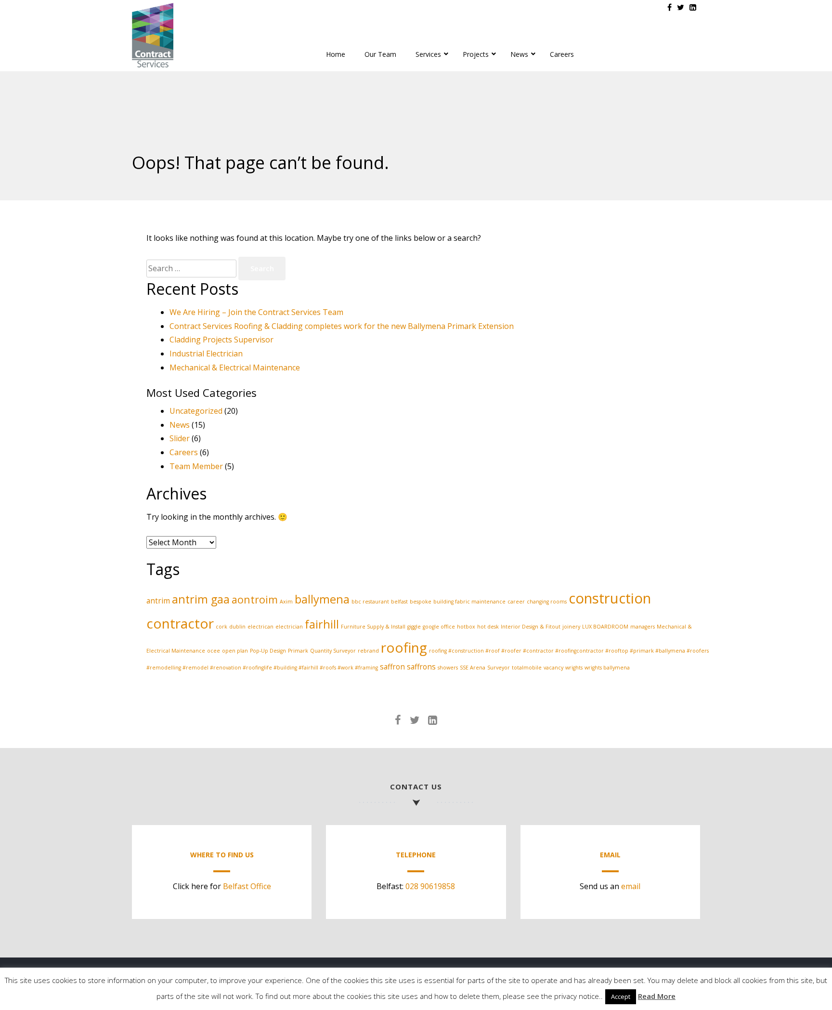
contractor (180, 623)
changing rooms (547, 601)
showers (448, 667)
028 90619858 (430, 886)
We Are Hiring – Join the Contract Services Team (256, 312)
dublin (237, 626)
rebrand (368, 650)
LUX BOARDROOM (605, 626)
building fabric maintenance (469, 601)
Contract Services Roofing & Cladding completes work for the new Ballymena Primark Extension (341, 326)
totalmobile (527, 667)
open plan (235, 650)
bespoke (420, 601)
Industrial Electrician (206, 353)
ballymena (322, 599)
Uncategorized (195, 411)
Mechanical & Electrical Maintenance (234, 367)
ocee (213, 650)
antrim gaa (201, 599)
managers (642, 626)
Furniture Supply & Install (373, 626)
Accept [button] (620, 996)
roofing (404, 647)
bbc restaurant (370, 601)
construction (610, 598)
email (630, 886)
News (179, 425)
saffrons (421, 666)
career (516, 601)
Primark (298, 650)
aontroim (255, 599)
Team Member (196, 466)
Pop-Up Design (268, 650)
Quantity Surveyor (333, 650)
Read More (657, 996)
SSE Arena (472, 667)
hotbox (466, 626)
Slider (179, 438)
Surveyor (498, 667)
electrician (289, 626)
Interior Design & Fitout (530, 626)
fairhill (322, 624)
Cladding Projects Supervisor (221, 339)
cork (221, 626)
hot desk (488, 626)
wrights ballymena (607, 667)
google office (439, 626)
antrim (158, 600)
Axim (286, 601)
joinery (571, 626)
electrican (260, 626)
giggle (414, 626)
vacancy (553, 667)
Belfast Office (247, 886)
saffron (392, 666)
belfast (399, 601)
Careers (183, 452)
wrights (574, 667)
